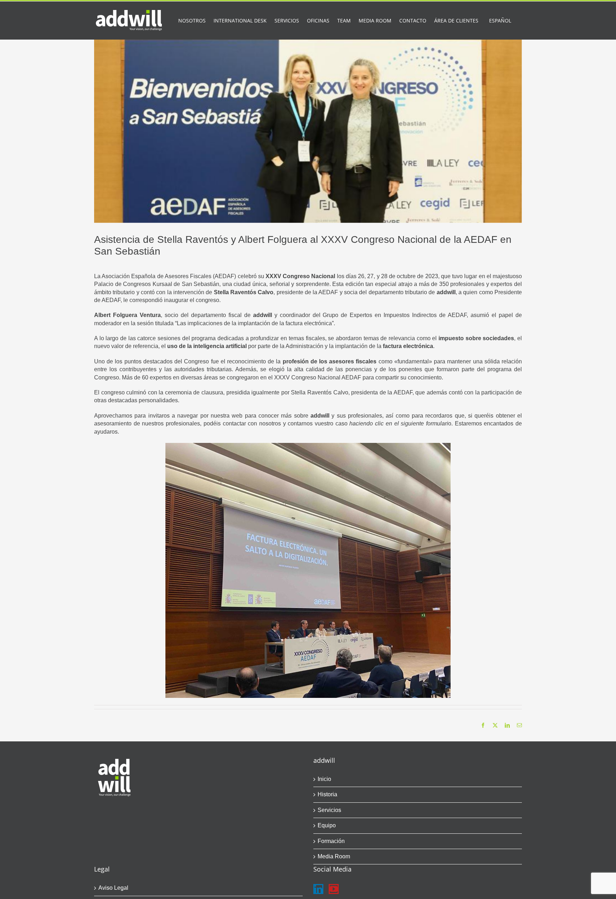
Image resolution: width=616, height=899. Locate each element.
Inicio (324, 779)
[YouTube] (334, 889)
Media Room (334, 856)
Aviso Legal (113, 888)
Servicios (329, 810)
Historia (327, 794)
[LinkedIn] (318, 889)
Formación (331, 841)
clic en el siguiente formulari (411, 423)
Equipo (327, 825)
